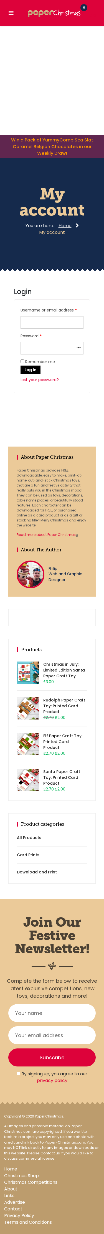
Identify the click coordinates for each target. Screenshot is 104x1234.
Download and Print (37, 872)
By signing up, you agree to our (53, 1077)
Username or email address (49, 310)
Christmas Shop (21, 1175)
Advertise (14, 1202)
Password (31, 336)
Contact (13, 1209)
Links (9, 1195)
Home (10, 1169)
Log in (30, 370)
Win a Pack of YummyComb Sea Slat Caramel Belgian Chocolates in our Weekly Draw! (52, 146)
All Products (29, 837)
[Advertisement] (52, 81)
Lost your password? (39, 379)
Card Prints (28, 855)
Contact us (50, 1153)
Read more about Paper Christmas (46, 534)
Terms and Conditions (28, 1222)
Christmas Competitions (30, 1182)
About (10, 1189)
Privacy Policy (19, 1215)
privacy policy (52, 1080)
